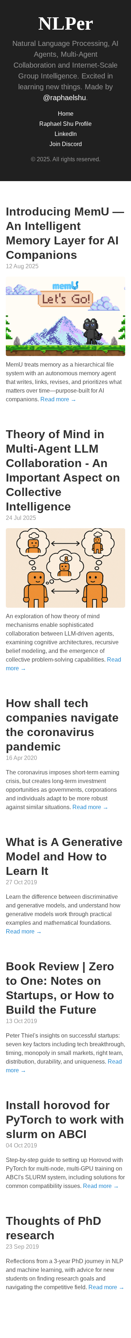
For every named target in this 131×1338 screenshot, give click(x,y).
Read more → (58, 399)
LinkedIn (66, 134)
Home (66, 114)
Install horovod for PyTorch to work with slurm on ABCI (65, 1120)
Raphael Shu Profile (65, 124)
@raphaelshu (64, 98)
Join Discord (65, 144)
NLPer (65, 23)
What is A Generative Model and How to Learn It (64, 856)
